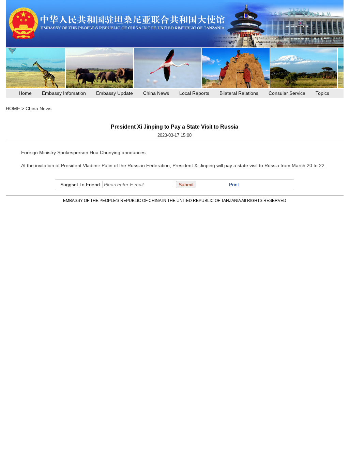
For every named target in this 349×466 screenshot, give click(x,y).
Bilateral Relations (238, 93)
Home (25, 93)
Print (234, 184)
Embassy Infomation (64, 93)
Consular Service (287, 93)
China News (156, 93)
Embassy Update (114, 93)
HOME (13, 108)
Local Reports (194, 93)
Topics (322, 93)
